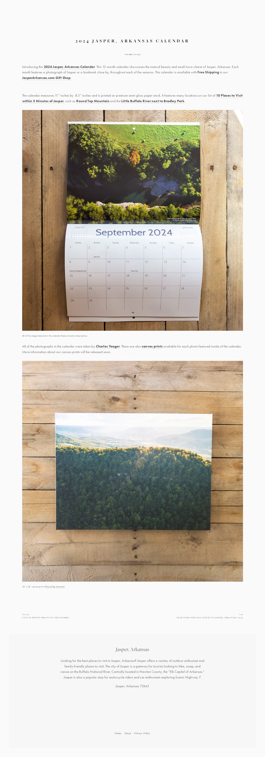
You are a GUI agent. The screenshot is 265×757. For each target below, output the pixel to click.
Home (118, 733)
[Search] (59, 16)
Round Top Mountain (55, 586)
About (127, 733)
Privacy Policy (142, 733)
